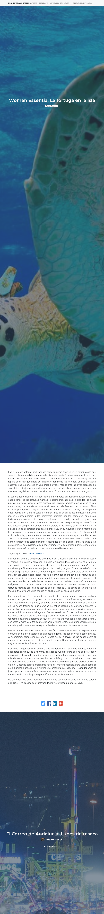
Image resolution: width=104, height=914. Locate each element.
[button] (94, 3)
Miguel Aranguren (18, 3)
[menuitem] (30, 3)
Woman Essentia (51, 106)
